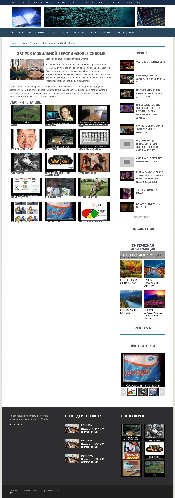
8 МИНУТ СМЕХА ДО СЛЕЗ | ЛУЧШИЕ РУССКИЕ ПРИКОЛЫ (150, 129)
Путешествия (75, 3)
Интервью (60, 3)
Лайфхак (79, 32)
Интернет (116, 3)
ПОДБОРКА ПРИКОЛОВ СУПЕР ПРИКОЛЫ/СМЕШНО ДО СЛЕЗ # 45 (150, 93)
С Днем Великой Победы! (150, 62)
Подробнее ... (142, 217)
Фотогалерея (36, 3)
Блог (20, 32)
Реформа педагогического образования (92, 428)
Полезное (89, 3)
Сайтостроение (59, 32)
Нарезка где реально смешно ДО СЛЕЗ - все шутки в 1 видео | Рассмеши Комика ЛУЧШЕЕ (148, 111)
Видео (49, 3)
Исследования (127, 32)
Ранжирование (36, 32)
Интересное (103, 3)
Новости (22, 3)
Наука (93, 32)
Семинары (107, 32)
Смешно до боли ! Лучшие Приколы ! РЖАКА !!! (150, 78)
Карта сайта (16, 424)
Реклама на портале (133, 3)
